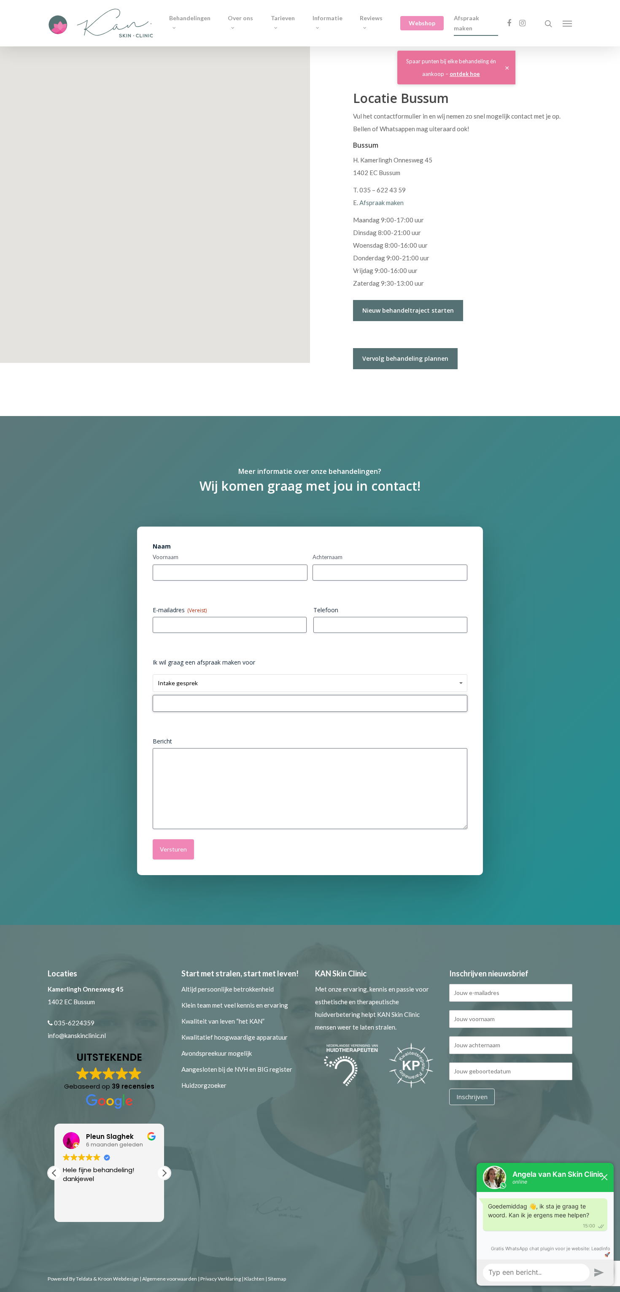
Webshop (422, 23)
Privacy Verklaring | (222, 1279)
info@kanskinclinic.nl (77, 1035)
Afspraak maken (466, 23)
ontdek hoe (465, 73)
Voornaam (165, 557)
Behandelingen (189, 18)
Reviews (371, 18)
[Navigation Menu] (568, 23)
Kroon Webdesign (118, 1279)
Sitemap (277, 1279)
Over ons (240, 18)
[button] (164, 1173)
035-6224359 (74, 1023)
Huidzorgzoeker (203, 1085)
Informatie (327, 18)
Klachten (254, 1279)
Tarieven (283, 18)
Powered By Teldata (70, 1279)
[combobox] (310, 703)
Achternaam (327, 557)
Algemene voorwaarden (169, 1279)
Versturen (173, 849)
